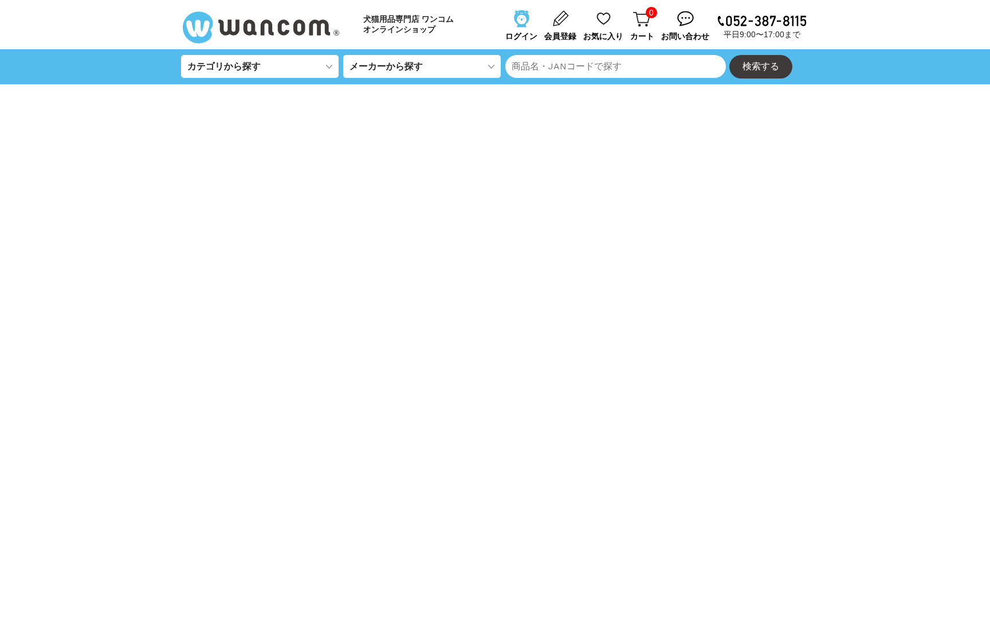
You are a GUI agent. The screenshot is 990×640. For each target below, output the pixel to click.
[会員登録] (561, 13)
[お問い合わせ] (686, 13)
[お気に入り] (604, 13)
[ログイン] (522, 13)
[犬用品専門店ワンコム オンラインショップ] (266, 27)
